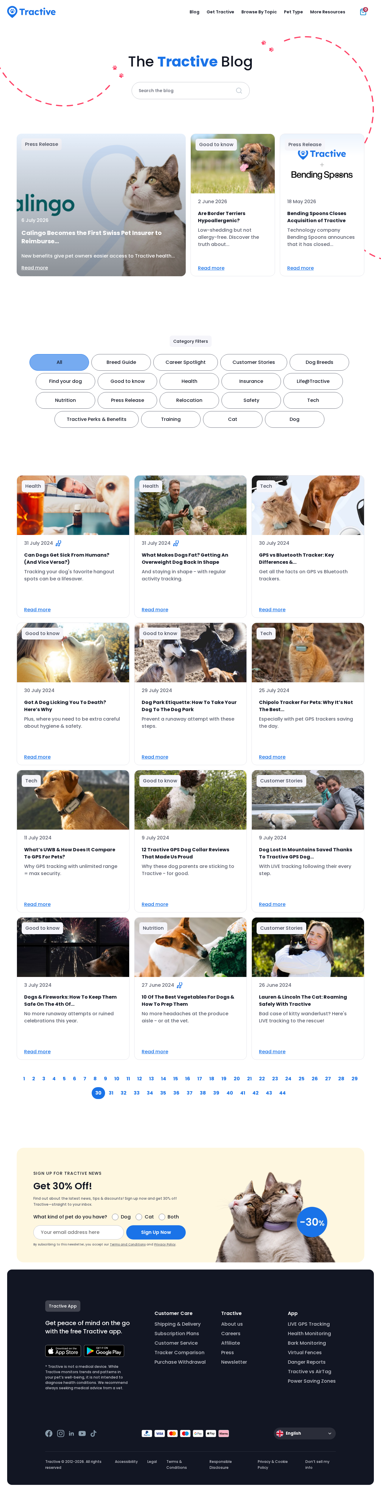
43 (269, 1093)
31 (111, 1093)
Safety (251, 400)
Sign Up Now (156, 1232)
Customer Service (176, 1343)
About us (232, 1324)
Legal (152, 1461)
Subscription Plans (176, 1333)
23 (275, 1078)
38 (203, 1093)
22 (262, 1078)
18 (211, 1078)
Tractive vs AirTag (309, 1371)
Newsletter (234, 1362)
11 (128, 1078)
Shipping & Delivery (177, 1324)
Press (227, 1352)
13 (151, 1078)
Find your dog (65, 381)
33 (137, 1093)
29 (355, 1078)
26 (315, 1078)
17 (199, 1078)
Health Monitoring (309, 1333)
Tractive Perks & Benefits (97, 419)
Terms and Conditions (128, 1244)
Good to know (127, 381)
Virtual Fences (305, 1352)
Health (189, 381)
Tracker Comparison (179, 1352)
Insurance (251, 381)
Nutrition (65, 400)
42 (255, 1093)
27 (328, 1078)
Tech (313, 400)
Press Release (127, 400)
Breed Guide (121, 362)
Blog (194, 12)
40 (230, 1093)
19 (224, 1078)
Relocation (189, 400)
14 (163, 1078)
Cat (232, 419)
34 (150, 1093)
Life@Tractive (313, 381)
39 (216, 1093)
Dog (294, 419)
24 (288, 1078)
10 (116, 1078)
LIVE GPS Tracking (309, 1324)
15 (175, 1078)
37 (190, 1093)
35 (163, 1093)
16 (187, 1078)
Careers (231, 1333)
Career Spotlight (185, 362)
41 (242, 1093)
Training (171, 419)
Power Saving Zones (312, 1381)
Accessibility (126, 1461)
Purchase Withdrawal (180, 1362)
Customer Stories (253, 362)
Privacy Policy (165, 1244)
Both (173, 1216)
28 (341, 1078)
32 (124, 1093)
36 (176, 1093)
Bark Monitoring (307, 1343)
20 (237, 1078)
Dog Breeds (319, 362)
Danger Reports (307, 1362)
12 (139, 1078)
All (59, 362)
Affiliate (230, 1343)
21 (249, 1078)
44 (282, 1093)
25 (302, 1078)
